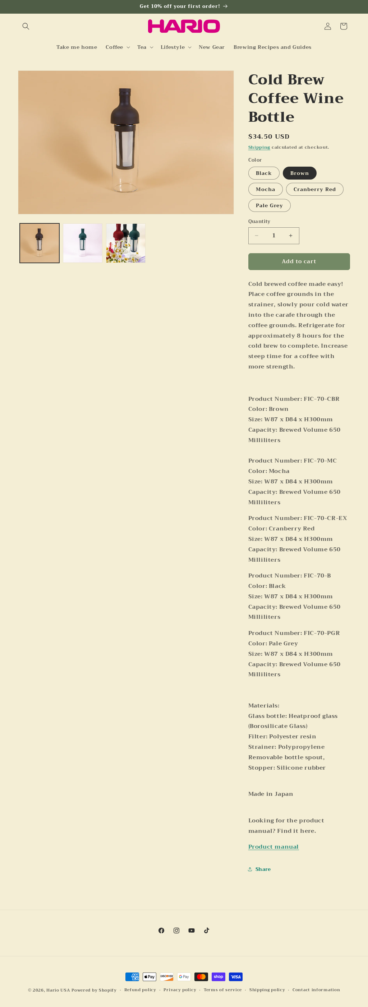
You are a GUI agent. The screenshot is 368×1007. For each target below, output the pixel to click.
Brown (299, 173)
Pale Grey (269, 205)
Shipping (259, 147)
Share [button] (263, 869)
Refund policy (140, 990)
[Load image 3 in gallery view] (82, 243)
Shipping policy (267, 990)
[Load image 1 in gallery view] (39, 243)
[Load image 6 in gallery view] (126, 243)
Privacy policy (180, 990)
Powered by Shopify (94, 990)
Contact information (316, 990)
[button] (26, 26)
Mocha (265, 189)
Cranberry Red (315, 189)
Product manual (273, 847)
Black (264, 173)
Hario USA (58, 990)
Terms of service (223, 990)
